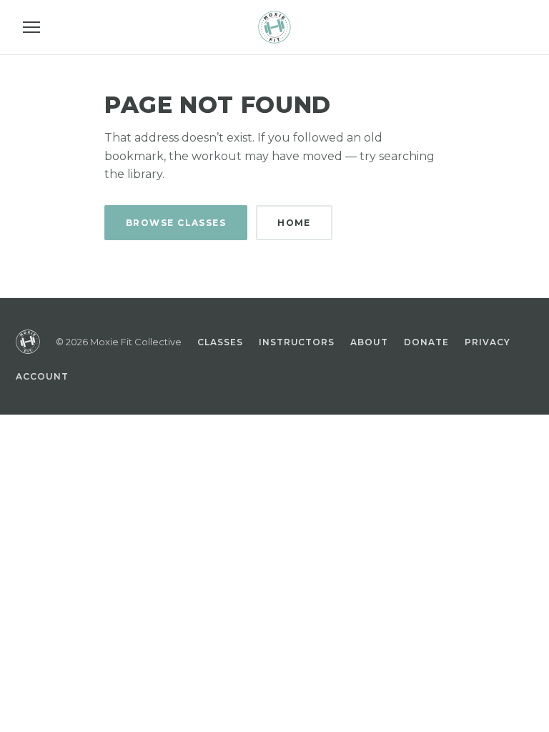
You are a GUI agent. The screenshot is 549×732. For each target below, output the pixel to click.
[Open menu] (31, 27)
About (369, 342)
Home (294, 222)
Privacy (487, 342)
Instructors (297, 342)
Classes (220, 342)
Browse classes (176, 222)
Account (42, 376)
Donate (426, 342)
